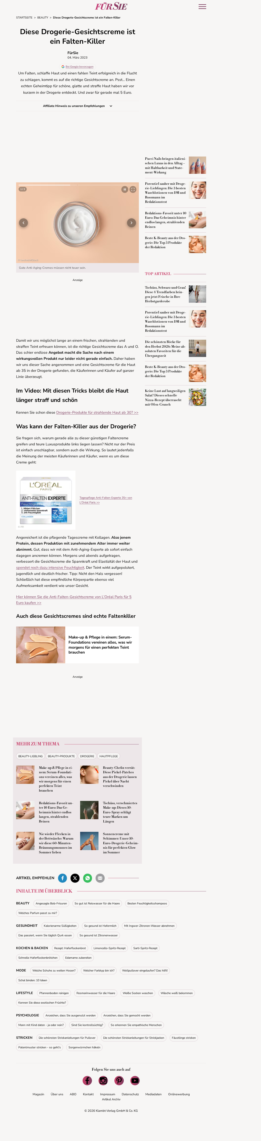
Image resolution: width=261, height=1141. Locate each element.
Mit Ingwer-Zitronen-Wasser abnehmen (149, 927)
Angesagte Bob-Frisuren (51, 905)
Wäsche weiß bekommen (177, 994)
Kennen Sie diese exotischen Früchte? (42, 1004)
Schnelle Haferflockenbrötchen (38, 959)
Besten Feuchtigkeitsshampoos (147, 905)
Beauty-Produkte (61, 758)
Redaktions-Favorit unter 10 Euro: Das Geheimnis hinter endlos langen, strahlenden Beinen (56, 814)
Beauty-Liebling (30, 758)
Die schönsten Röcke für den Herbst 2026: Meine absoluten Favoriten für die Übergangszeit (165, 349)
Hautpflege (109, 758)
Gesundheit (27, 927)
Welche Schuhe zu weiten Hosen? (53, 972)
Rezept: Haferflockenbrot (70, 950)
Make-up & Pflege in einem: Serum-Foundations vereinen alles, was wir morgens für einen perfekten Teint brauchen (100, 646)
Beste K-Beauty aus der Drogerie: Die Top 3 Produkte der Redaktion (165, 242)
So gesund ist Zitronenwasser (99, 937)
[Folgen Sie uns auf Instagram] (103, 1082)
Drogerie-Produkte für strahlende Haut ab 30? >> (97, 413)
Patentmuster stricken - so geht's (39, 1049)
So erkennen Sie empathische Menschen (136, 1026)
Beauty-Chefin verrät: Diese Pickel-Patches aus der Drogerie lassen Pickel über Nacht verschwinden (120, 778)
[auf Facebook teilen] (62, 879)
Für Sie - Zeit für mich (111, 6)
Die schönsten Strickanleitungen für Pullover (67, 1039)
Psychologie (27, 1017)
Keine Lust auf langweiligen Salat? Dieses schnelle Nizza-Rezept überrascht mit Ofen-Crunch (165, 398)
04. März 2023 (77, 57)
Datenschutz (130, 1096)
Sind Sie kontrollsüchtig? (87, 1026)
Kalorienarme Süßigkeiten (60, 927)
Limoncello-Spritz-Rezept (110, 950)
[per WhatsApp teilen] (87, 879)
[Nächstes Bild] (131, 223)
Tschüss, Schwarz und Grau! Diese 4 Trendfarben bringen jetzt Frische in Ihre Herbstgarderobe (165, 294)
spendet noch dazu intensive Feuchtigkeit (50, 569)
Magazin (38, 1096)
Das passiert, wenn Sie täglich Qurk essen (45, 937)
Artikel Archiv (111, 1101)
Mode (21, 972)
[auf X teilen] (75, 879)
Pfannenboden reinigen (54, 994)
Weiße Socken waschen (138, 994)
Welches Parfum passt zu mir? (37, 914)
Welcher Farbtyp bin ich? (98, 972)
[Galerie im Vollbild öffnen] (132, 189)
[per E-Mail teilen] (100, 879)
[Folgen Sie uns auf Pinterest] (119, 1082)
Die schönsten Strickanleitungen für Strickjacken (133, 1039)
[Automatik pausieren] (124, 189)
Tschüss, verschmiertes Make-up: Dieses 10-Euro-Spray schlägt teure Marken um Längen (120, 814)
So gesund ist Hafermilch (100, 927)
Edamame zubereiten (78, 959)
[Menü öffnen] (202, 6)
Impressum (107, 1096)
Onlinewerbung (179, 1096)
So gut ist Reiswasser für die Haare (97, 905)
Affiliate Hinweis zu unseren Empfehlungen (74, 106)
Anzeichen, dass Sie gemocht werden (126, 1017)
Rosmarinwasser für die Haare (95, 994)
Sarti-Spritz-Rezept (145, 950)
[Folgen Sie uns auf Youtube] (135, 1082)
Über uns (57, 1096)
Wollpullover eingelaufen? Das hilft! (145, 972)
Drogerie (87, 758)
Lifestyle (24, 994)
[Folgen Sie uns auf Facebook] (87, 1082)
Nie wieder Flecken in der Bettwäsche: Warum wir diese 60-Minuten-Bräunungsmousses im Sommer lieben (56, 844)
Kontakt (88, 1096)
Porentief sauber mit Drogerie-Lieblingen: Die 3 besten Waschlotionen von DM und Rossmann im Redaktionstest (165, 193)
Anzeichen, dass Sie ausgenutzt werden (70, 1017)
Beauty (22, 905)
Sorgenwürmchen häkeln (84, 1049)
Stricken (24, 1039)
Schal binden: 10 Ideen (32, 981)
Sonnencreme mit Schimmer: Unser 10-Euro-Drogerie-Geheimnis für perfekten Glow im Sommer (121, 844)
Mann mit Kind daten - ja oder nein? (41, 1026)
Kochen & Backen (32, 949)
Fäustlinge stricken (184, 1039)
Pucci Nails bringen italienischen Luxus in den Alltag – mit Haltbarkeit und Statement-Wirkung (165, 165)
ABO (73, 1096)
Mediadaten (153, 1096)
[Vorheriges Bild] (23, 223)
